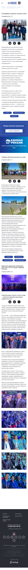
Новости (19, 7)
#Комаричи (14, 116)
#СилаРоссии (19, 256)
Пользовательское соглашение (14, 550)
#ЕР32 (7, 112)
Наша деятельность (11, 7)
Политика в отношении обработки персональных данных (14, 554)
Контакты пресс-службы (7, 520)
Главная (3, 7)
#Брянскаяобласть (19, 112)
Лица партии (18, 513)
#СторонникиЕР (7, 260)
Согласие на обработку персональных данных (14, 555)
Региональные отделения (6, 517)
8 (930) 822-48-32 (14, 526)
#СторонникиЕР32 (20, 260)
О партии (5, 513)
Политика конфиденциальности (14, 552)
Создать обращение (14, 130)
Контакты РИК (18, 516)
